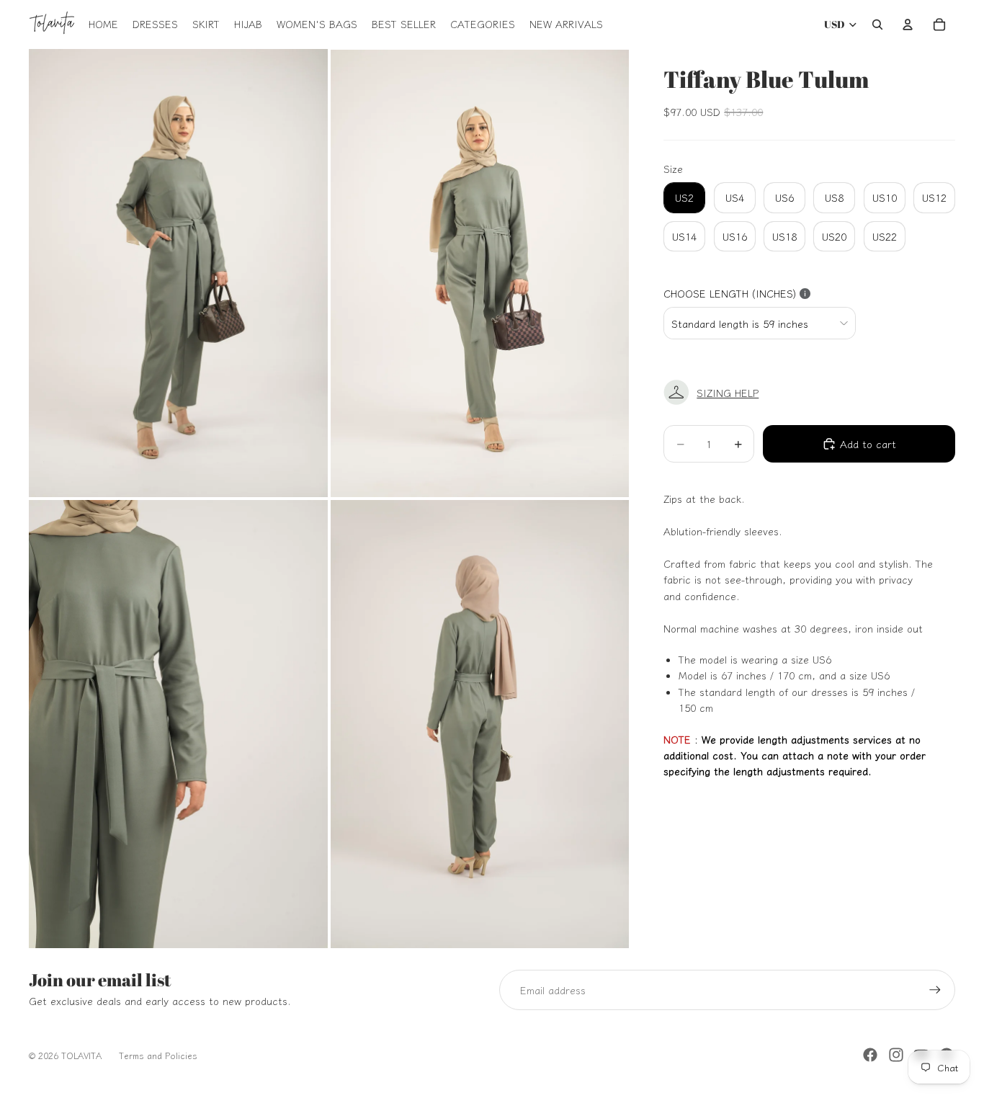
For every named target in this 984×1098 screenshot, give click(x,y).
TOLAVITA (81, 1055)
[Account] (907, 24)
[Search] (877, 24)
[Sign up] (935, 990)
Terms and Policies (158, 1055)
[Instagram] (896, 1054)
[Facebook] (870, 1054)
